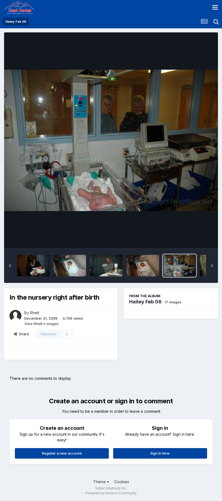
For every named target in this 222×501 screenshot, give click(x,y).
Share (23, 334)
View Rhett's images (41, 323)
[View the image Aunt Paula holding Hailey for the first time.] (33, 265)
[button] (10, 266)
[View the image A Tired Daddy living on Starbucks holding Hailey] (106, 265)
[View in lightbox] (111, 140)
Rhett (34, 312)
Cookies (121, 481)
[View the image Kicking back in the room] (70, 265)
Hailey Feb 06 (145, 301)
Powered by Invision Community (111, 493)
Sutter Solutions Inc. (111, 488)
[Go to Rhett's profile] (15, 316)
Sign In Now (160, 453)
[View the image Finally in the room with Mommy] (143, 265)
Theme (100, 481)
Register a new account (62, 453)
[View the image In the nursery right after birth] (179, 265)
